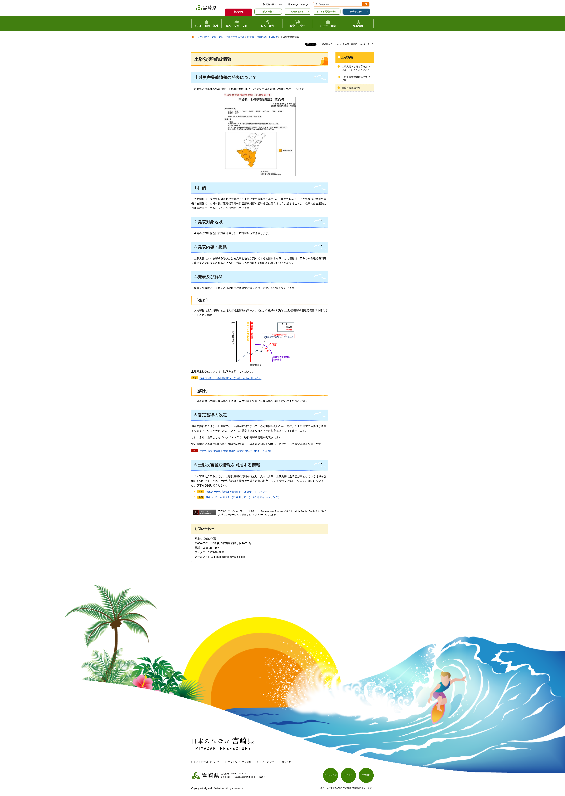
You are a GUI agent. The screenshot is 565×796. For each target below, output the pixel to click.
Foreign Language (299, 4)
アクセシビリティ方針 (239, 762)
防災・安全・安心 (213, 37)
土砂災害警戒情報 (351, 87)
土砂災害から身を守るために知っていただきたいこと (356, 68)
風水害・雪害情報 (256, 37)
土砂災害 (273, 37)
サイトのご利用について (207, 762)
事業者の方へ (356, 11)
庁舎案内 (366, 775)
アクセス (348, 775)
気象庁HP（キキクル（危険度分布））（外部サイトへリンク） (243, 497)
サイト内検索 (315, 4)
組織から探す (297, 11)
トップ (198, 37)
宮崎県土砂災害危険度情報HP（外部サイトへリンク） (238, 491)
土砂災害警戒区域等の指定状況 (356, 79)
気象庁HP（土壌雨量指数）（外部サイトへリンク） (230, 378)
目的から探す (268, 11)
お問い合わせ (330, 775)
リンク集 (286, 762)
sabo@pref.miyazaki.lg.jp (230, 556)
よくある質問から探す (326, 11)
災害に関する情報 (235, 37)
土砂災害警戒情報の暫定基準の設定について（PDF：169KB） (237, 450)
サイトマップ (267, 762)
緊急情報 (239, 11)
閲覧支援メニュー (274, 4)
